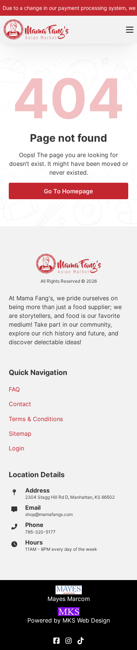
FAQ (14, 389)
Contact (20, 404)
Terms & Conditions (36, 419)
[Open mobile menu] (129, 30)
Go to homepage (68, 191)
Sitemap (20, 433)
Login (16, 448)
